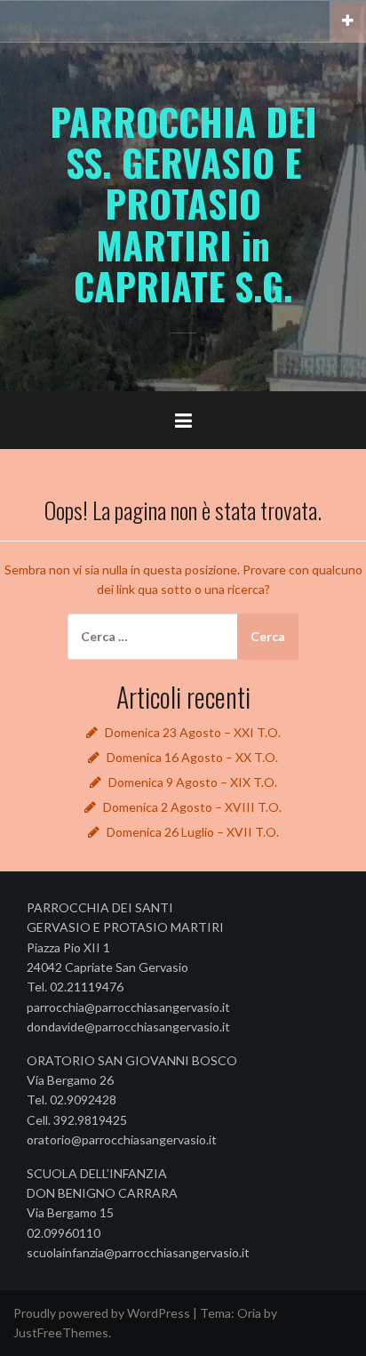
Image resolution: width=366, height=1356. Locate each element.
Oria (249, 1312)
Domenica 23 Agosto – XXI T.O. (193, 732)
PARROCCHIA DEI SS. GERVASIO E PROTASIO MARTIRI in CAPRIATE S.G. (183, 203)
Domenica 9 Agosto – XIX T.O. (192, 782)
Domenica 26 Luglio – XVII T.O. (193, 831)
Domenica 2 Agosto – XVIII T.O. (192, 806)
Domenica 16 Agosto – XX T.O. (192, 757)
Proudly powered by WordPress (101, 1312)
